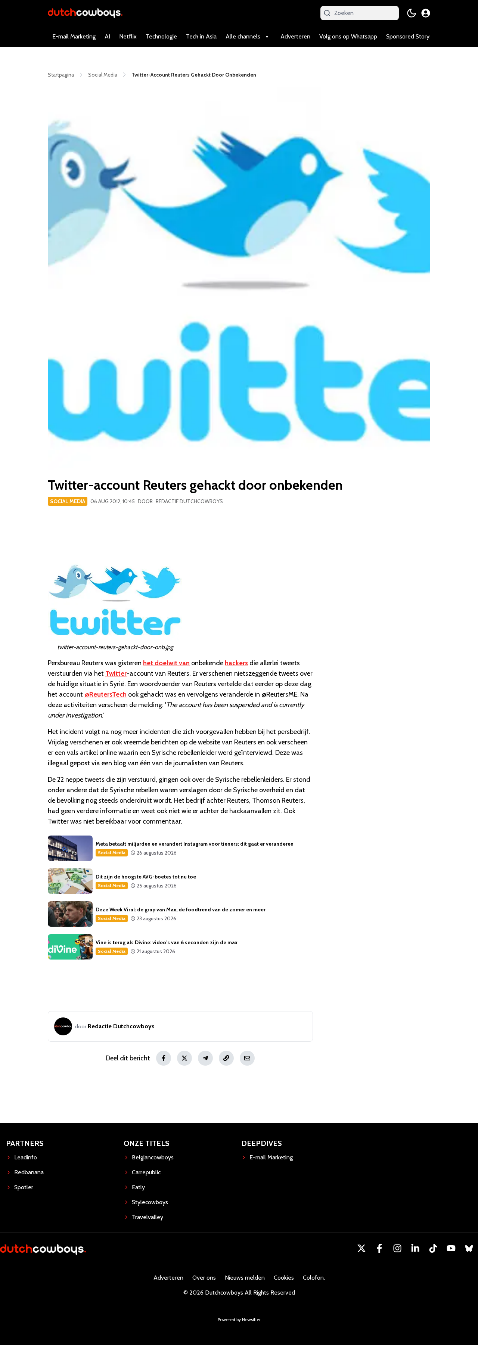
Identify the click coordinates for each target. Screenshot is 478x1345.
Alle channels (243, 36)
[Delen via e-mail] (247, 1058)
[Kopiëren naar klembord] (226, 1058)
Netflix (128, 36)
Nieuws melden (245, 1277)
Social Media (67, 501)
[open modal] (425, 13)
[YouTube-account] (451, 1248)
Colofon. (314, 1277)
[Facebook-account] (379, 1248)
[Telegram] (205, 1058)
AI (107, 36)
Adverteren (295, 36)
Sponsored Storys (409, 36)
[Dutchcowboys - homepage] (85, 13)
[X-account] (361, 1248)
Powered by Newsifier (239, 1319)
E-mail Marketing (74, 36)
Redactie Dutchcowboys (189, 501)
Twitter (116, 673)
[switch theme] (411, 13)
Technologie (161, 36)
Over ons (204, 1277)
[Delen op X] (184, 1058)
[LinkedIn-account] (415, 1248)
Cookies (284, 1277)
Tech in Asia (201, 36)
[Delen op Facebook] (163, 1058)
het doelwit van (166, 663)
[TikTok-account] (433, 1248)
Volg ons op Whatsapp (348, 36)
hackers (236, 663)
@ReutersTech (105, 694)
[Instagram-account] (397, 1248)
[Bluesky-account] (469, 1248)
